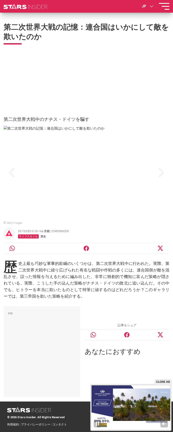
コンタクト (59, 424)
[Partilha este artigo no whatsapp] (12, 248)
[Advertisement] (86, 78)
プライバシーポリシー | (36, 424)
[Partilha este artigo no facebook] (86, 248)
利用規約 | (14, 424)
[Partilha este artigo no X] (160, 248)
